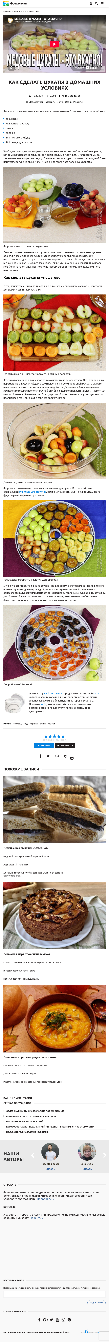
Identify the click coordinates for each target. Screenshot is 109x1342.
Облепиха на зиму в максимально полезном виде (35, 1111)
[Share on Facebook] (40, 756)
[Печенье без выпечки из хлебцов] (54, 809)
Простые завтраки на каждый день (21, 978)
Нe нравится (66, 745)
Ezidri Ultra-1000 (53, 693)
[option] (50, 1155)
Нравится (45, 745)
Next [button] (105, 1155)
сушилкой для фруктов (32, 491)
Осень (68, 102)
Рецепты (78, 102)
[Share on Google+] (57, 756)
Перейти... (37, 1217)
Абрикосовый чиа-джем (15, 864)
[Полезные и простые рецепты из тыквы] (54, 1018)
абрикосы (16, 724)
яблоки (51, 724)
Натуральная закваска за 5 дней (24, 1121)
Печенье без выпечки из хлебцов (25, 848)
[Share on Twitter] (48, 756)
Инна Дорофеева (71, 96)
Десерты (50, 102)
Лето (60, 102)
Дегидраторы (36, 102)
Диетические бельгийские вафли (19, 1073)
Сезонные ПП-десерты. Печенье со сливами (25, 1065)
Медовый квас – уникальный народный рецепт (27, 856)
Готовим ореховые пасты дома (19, 970)
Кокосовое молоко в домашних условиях (31, 1116)
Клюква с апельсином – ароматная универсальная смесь (32, 962)
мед (26, 724)
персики (34, 724)
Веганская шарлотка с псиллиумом (26, 954)
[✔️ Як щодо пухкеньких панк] (29, 1249)
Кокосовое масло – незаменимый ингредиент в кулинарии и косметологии (50, 1127)
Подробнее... (45, 1198)
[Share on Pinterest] (66, 756)
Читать (50, 1169)
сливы (43, 724)
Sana (96, 693)
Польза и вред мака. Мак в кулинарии (27, 1132)
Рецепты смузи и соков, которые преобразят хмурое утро (32, 1082)
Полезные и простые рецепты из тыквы (30, 1057)
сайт (43, 704)
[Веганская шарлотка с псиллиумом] (54, 915)
